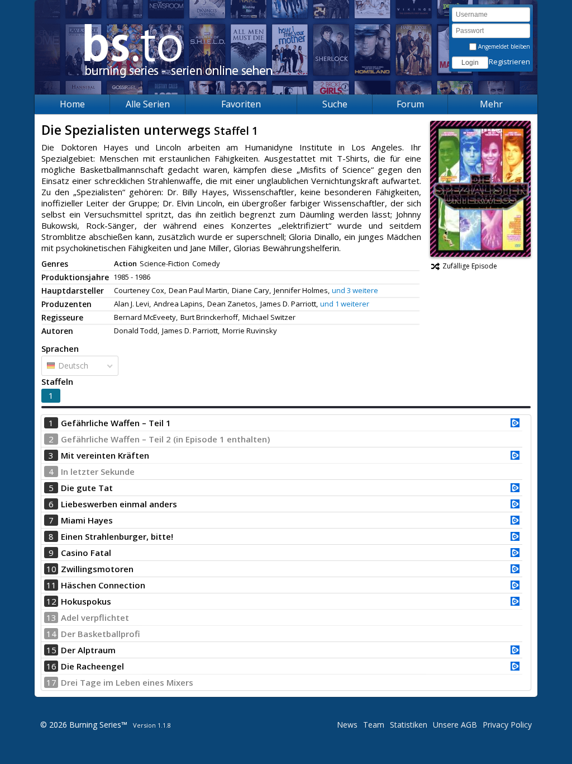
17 (51, 682)
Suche (334, 104)
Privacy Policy (507, 724)
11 (51, 585)
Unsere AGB (455, 724)
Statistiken (408, 724)
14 (51, 633)
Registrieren (509, 61)
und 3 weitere (355, 290)
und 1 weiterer (344, 304)
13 (51, 617)
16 (51, 666)
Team (373, 724)
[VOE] (515, 424)
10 (51, 568)
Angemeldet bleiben (503, 46)
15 (51, 649)
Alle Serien (148, 104)
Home (72, 104)
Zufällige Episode (469, 266)
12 (51, 601)
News (347, 724)
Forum (410, 104)
